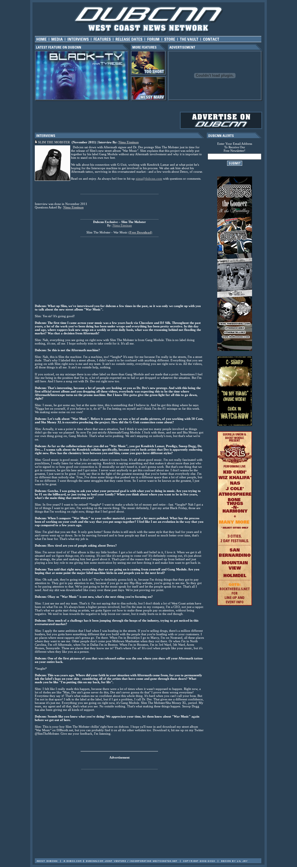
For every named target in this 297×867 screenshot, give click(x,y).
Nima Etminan (128, 142)
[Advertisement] (148, 841)
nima (139, 178)
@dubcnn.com (152, 178)
